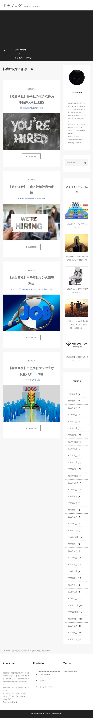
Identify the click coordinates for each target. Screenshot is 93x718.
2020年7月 (72, 639)
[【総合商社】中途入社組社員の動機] (31, 222)
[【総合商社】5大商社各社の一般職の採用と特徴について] (76, 243)
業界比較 (31, 199)
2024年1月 (72, 462)
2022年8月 (72, 544)
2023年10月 (73, 483)
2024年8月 (72, 449)
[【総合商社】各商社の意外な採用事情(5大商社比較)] (31, 131)
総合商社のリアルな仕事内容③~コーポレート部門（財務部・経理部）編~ (77, 324)
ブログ (17, 54)
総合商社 (36, 108)
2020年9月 (72, 626)
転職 (41, 108)
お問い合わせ (20, 50)
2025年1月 (72, 428)
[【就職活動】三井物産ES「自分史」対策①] (76, 344)
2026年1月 (72, 401)
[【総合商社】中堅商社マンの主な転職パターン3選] (31, 403)
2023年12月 (73, 469)
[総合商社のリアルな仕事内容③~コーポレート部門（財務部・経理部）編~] (76, 308)
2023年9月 (72, 490)
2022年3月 (72, 571)
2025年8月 (72, 415)
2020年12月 (73, 605)
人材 (19, 199)
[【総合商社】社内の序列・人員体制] (76, 211)
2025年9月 (72, 408)
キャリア (14, 289)
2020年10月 (73, 619)
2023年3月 (72, 510)
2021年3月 (72, 592)
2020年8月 (72, 633)
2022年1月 (72, 585)
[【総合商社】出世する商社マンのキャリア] (76, 275)
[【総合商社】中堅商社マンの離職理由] (31, 313)
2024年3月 (72, 455)
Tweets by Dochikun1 (70, 671)
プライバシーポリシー (24, 58)
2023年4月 (72, 503)
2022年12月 (73, 530)
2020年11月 (73, 612)
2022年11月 (73, 537)
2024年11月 (73, 442)
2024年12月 (73, 435)
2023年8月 (72, 496)
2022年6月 (72, 558)
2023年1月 (72, 524)
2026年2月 (72, 394)
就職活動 (29, 108)
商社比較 (23, 108)
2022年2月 (72, 578)
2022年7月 (72, 551)
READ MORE (31, 156)
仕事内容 (24, 199)
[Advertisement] (47, 29)
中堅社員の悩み (23, 289)
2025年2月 (72, 421)
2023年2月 (72, 517)
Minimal (41, 713)
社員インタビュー (35, 289)
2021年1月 (72, 598)
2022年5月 (72, 564)
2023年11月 (73, 476)
